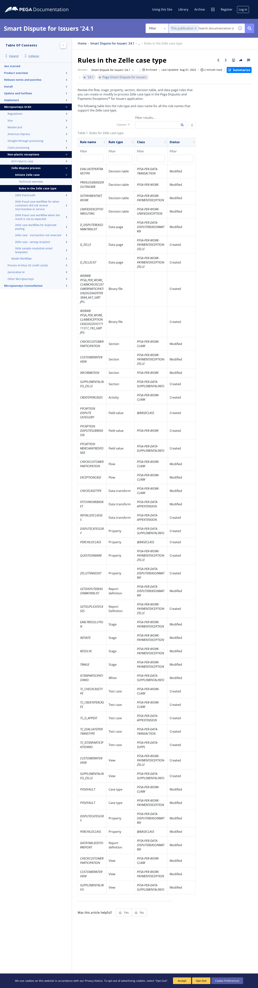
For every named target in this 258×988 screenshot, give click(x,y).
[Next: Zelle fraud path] (226, 60)
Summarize (241, 70)
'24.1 (90, 77)
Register (227, 9)
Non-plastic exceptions (23, 154)
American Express (19, 134)
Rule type (116, 142)
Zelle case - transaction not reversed (38, 235)
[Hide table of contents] (63, 45)
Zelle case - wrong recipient (32, 242)
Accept (182, 981)
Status (175, 142)
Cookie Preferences (227, 981)
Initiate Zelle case (27, 175)
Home (82, 43)
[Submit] (182, 125)
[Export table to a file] (192, 125)
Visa (10, 120)
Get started (12, 66)
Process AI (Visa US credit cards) (28, 265)
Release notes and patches (22, 79)
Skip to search (46, 4)
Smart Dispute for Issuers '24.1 (112, 43)
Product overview (16, 73)
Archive (199, 9)
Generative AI (16, 272)
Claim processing (18, 147)
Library (183, 9)
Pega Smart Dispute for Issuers (124, 77)
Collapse (33, 56)
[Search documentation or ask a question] (249, 28)
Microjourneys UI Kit (17, 107)
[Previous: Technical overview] (218, 60)
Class (141, 142)
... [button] (139, 43)
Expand (14, 56)
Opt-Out (201, 981)
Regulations (15, 113)
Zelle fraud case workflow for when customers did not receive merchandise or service (37, 205)
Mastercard (15, 127)
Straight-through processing (25, 141)
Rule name (88, 142)
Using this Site (162, 9)
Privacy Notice (94, 981)
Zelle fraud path (25, 195)
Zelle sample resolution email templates (34, 250)
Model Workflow (21, 258)
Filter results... (145, 118)
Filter (152, 28)
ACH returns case (22, 161)
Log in (243, 9)
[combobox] (202, 28)
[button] (195, 28)
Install (8, 86)
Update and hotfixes (18, 93)
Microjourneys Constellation (23, 285)
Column (122, 124)
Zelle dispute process (26, 168)
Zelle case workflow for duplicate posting (35, 226)
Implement (11, 100)
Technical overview (31, 181)
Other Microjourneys (21, 279)
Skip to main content (17, 4)
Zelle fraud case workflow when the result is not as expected (37, 217)
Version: (83, 69)
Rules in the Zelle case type (37, 188)
